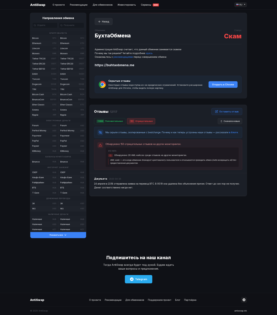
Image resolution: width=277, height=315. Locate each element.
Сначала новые (232, 121)
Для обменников (103, 4)
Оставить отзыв (229, 111)
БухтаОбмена (113, 35)
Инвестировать (127, 4)
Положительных (110, 121)
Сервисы (149, 4)
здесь (149, 53)
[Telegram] (244, 300)
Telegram (141, 279)
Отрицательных (141, 121)
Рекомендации (79, 4)
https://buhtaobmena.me (114, 65)
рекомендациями (123, 56)
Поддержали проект (159, 300)
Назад (105, 21)
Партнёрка (190, 300)
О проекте (59, 4)
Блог (177, 300)
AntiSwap (37, 5)
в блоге (233, 132)
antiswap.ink (240, 310)
